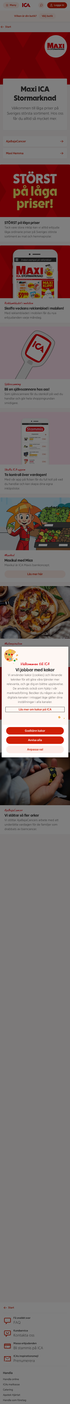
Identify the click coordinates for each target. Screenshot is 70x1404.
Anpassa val (35, 749)
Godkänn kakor (35, 730)
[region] (35, 702)
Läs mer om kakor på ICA (35, 709)
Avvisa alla (35, 740)
